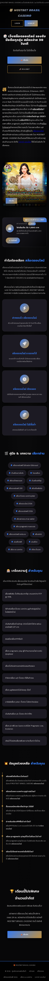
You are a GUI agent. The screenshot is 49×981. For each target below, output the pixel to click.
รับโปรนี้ (14, 240)
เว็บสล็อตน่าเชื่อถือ (17, 473)
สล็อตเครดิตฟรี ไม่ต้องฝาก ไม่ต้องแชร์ (25, 465)
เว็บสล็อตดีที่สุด (36, 481)
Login (17, 23)
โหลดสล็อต (36, 473)
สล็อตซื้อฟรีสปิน (37, 488)
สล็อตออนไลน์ (38, 131)
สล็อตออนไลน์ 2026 (25, 504)
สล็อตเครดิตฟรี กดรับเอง (17, 534)
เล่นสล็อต (34, 542)
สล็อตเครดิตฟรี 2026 (25, 511)
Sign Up (31, 23)
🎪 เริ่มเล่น (24, 60)
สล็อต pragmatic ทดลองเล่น (25, 526)
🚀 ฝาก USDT (24, 69)
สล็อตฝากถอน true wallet (26, 519)
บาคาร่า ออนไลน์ (25, 142)
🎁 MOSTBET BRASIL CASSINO (24, 13)
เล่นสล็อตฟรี (18, 542)
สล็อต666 (38, 534)
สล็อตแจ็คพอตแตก (16, 481)
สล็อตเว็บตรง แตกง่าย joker (25, 496)
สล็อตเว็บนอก (36, 549)
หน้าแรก (32, 971)
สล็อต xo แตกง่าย (16, 549)
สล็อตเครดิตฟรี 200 (16, 488)
